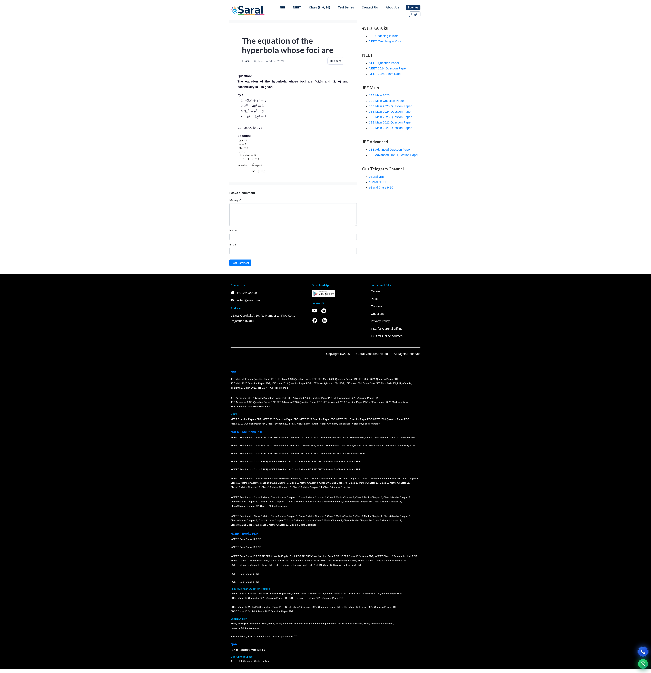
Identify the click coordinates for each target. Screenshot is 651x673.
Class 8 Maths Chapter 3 (340, 516)
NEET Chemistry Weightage (335, 423)
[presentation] (255, 100)
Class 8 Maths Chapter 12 (245, 524)
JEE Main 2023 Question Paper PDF (297, 379)
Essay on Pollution (352, 623)
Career (375, 291)
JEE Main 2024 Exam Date (360, 383)
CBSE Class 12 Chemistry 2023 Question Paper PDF (259, 598)
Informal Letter (238, 636)
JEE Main (236, 379)
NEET (297, 7)
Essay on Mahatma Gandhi (378, 623)
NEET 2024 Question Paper (388, 68)
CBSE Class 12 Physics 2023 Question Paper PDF (374, 593)
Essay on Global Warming (245, 628)
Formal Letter (255, 636)
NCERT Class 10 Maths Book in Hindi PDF (292, 560)
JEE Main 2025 (379, 95)
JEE (282, 7)
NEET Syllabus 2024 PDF (281, 423)
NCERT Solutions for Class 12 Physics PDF (340, 437)
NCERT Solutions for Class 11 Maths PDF (292, 445)
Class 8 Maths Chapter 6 (244, 520)
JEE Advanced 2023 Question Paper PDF (310, 397)
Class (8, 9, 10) (319, 7)
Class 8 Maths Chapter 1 (284, 516)
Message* (235, 200)
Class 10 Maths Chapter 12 (245, 487)
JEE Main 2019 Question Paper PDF (291, 383)
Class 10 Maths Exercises (337, 487)
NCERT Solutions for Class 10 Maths (251, 478)
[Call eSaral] (643, 652)
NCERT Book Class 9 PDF (245, 574)
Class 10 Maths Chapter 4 (375, 478)
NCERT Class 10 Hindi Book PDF (320, 556)
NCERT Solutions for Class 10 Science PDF (341, 453)
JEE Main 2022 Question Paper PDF (337, 379)
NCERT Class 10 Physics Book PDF (336, 560)
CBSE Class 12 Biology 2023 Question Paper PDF (316, 598)
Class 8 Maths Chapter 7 (272, 520)
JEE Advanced (238, 397)
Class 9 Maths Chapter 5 (396, 497)
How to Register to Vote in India (248, 649)
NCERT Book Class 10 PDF (246, 556)
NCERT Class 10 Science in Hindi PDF (395, 556)
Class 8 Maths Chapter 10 (357, 520)
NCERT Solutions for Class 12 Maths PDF (292, 437)
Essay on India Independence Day (322, 623)
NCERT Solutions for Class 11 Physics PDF (340, 445)
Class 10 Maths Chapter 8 (304, 482)
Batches (413, 7)
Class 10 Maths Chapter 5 (404, 478)
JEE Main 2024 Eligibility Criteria (393, 383)
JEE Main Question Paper (386, 100)
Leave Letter (270, 636)
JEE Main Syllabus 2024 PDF (328, 383)
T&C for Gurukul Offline (386, 328)
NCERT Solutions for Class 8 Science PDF (337, 469)
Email (232, 244)
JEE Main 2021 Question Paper (390, 128)
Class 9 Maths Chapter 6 (244, 501)
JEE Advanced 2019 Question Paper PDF (345, 402)
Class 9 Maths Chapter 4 (368, 497)
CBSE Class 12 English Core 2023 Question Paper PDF (261, 593)
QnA (234, 644)
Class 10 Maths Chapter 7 (274, 482)
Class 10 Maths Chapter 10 (363, 482)
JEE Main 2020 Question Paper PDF (250, 383)
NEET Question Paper (384, 63)
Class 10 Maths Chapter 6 (245, 482)
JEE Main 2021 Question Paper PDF (378, 379)
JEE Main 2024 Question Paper (390, 111)
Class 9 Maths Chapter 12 (245, 506)
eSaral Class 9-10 (381, 187)
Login (414, 14)
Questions (377, 313)
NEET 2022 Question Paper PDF (317, 419)
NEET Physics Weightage (366, 423)
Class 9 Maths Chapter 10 (357, 501)
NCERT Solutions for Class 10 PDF (250, 453)
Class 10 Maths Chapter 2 (316, 478)
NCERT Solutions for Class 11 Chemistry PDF (390, 445)
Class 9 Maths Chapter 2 (312, 497)
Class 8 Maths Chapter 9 (328, 520)
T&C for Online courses (386, 336)
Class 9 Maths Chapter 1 (284, 497)
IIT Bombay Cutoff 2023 (243, 387)
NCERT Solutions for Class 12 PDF (250, 437)
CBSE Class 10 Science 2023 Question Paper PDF (312, 607)
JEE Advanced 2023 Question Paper (393, 155)
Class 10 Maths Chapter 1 (286, 478)
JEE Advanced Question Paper (390, 149)
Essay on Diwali (258, 623)
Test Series (346, 7)
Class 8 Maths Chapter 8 (300, 520)
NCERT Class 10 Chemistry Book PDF (251, 565)
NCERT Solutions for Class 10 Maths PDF (292, 453)
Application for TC (287, 636)
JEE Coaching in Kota (384, 36)
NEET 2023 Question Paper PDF (280, 419)
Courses (376, 306)
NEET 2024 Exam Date (385, 74)
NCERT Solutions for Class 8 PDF (249, 469)
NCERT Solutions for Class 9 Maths (250, 497)
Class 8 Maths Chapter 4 (368, 516)
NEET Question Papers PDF (246, 419)
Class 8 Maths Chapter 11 (387, 520)
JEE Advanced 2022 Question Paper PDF (356, 397)
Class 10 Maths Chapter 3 (345, 478)
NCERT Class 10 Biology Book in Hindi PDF (338, 565)
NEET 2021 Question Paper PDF (354, 419)
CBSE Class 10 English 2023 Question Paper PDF (369, 607)
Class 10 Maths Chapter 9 (333, 482)
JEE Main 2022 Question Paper (390, 122)
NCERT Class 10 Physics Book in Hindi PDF (382, 560)
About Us (392, 7)
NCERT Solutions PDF (247, 432)
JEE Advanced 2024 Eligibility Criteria (251, 406)
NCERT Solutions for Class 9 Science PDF (337, 461)
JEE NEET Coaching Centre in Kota (250, 661)
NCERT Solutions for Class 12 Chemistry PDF (390, 437)
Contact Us (370, 7)
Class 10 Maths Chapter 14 (307, 487)
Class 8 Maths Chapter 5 (396, 516)
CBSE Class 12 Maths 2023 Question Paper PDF (319, 593)
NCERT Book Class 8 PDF (245, 582)
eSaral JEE (376, 176)
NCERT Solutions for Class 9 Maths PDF (291, 461)
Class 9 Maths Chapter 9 (328, 501)
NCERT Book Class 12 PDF (246, 539)
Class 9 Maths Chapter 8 (300, 501)
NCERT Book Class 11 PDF (246, 547)
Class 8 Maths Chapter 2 (312, 516)
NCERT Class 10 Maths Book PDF (249, 560)
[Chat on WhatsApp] (643, 664)
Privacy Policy (380, 321)
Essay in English (240, 623)
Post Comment (240, 262)
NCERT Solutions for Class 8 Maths (250, 516)
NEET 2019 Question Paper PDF (248, 423)
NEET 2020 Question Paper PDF (391, 419)
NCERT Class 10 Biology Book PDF (293, 565)
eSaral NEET (378, 182)
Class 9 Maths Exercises (273, 506)
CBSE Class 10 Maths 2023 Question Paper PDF (257, 607)
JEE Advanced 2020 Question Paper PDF (299, 402)
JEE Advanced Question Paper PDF (267, 397)
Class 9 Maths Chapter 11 (387, 501)
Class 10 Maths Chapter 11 (394, 482)
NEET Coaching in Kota (385, 41)
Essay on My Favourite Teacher (285, 623)
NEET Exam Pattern (308, 423)
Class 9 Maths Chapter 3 (340, 497)
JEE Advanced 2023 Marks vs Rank (388, 402)
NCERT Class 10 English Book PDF (281, 556)
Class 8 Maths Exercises (303, 524)
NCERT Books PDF (244, 533)
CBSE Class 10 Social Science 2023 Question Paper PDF (262, 611)
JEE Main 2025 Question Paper (390, 106)
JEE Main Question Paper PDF (259, 379)
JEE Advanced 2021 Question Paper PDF (253, 402)
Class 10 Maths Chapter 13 (276, 487)
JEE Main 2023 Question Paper (390, 117)
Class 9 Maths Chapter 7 (272, 501)
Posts (374, 299)
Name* (233, 230)
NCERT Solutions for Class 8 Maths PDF (291, 469)
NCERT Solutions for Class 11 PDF (250, 445)
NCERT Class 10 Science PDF (356, 556)
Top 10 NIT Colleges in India (273, 387)
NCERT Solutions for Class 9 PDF (249, 461)
